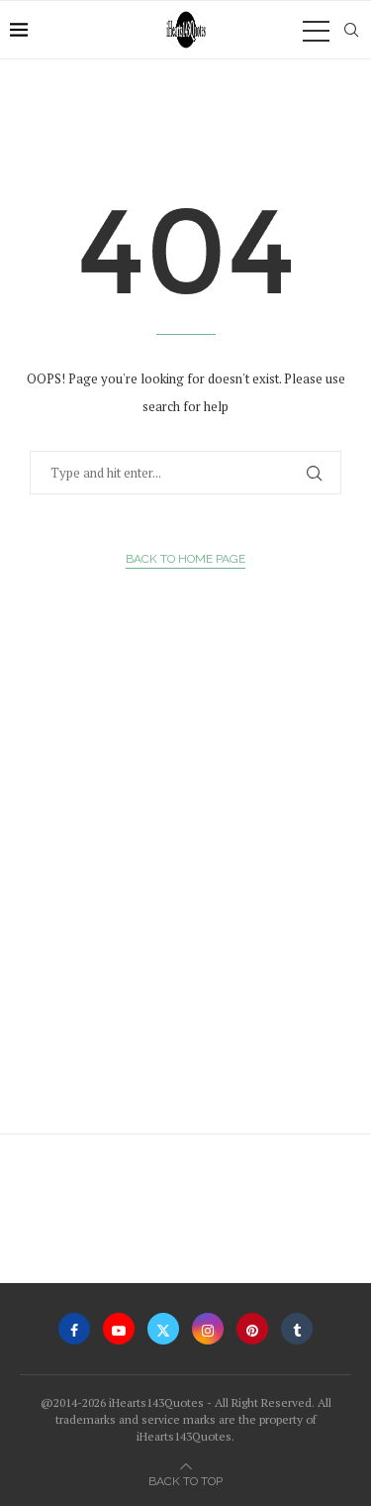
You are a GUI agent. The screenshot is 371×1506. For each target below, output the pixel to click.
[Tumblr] (297, 1329)
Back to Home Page (185, 559)
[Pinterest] (252, 1329)
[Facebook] (74, 1329)
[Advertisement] (185, 898)
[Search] (351, 29)
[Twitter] (163, 1329)
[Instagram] (208, 1329)
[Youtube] (119, 1329)
